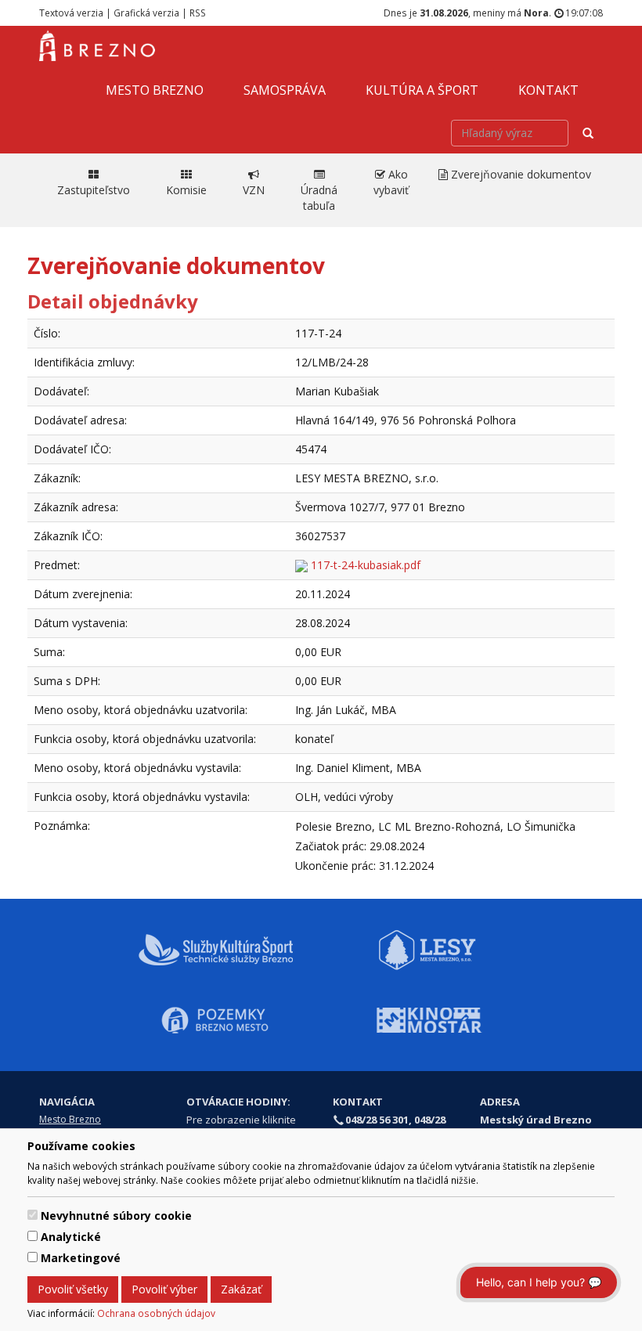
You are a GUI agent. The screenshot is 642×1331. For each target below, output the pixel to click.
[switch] (32, 1215)
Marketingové (81, 1257)
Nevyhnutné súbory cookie (116, 1215)
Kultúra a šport (422, 90)
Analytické (71, 1236)
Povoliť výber (164, 1289)
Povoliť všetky (73, 1289)
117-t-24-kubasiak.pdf (364, 564)
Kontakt (548, 90)
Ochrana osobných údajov (156, 1313)
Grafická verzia (146, 12)
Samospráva (284, 90)
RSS (197, 12)
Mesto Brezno (155, 90)
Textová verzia (71, 12)
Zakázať (241, 1289)
